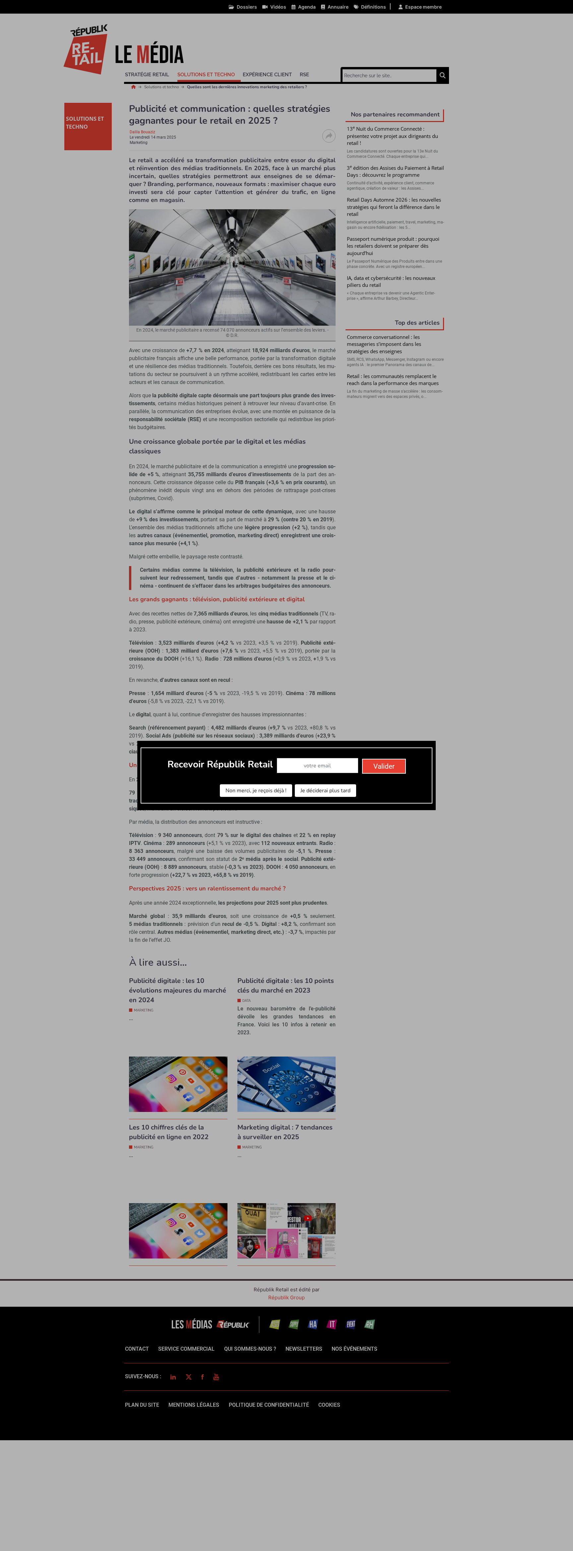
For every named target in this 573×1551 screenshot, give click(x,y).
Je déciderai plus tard (325, 790)
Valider (384, 766)
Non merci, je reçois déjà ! (255, 790)
